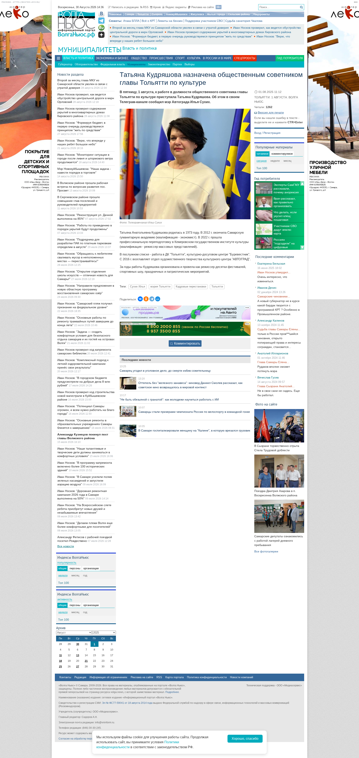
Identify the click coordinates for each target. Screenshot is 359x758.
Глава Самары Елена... (273, 362)
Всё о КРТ (148, 20)
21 (86, 660)
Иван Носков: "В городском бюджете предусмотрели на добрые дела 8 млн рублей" (83, 381)
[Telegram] (151, 298)
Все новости (65, 546)
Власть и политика (139, 48)
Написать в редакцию (125, 7)
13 (77, 655)
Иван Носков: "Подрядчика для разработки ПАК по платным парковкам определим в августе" (84, 243)
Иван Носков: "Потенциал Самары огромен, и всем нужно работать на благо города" (85, 409)
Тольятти (143, 14)
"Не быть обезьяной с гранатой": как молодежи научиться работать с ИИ (169, 399)
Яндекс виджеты (175, 7)
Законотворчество (159, 64)
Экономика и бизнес (112, 58)
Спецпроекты (244, 58)
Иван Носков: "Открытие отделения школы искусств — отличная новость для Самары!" (85, 275)
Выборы (189, 64)
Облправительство (86, 64)
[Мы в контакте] (101, 13)
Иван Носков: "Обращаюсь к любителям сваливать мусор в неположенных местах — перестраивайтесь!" (84, 257)
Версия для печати (271, 112)
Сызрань (157, 14)
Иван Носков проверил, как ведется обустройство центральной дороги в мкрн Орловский (85, 98)
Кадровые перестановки (191, 286)
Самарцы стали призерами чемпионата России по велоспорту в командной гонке (194, 411)
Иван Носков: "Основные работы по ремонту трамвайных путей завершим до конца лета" (85, 321)
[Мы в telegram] (101, 20)
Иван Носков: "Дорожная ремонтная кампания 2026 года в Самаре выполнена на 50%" (82, 494)
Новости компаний (241, 677)
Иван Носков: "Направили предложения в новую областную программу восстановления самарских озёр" (85, 289)
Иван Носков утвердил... (273, 272)
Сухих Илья (137, 286)
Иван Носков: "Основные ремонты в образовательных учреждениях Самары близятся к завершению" (84, 424)
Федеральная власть (112, 64)
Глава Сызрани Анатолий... (276, 386)
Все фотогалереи (266, 551)
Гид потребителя (290, 58)
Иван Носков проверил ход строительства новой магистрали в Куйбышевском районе (85, 395)
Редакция (80, 677)
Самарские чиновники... (273, 296)
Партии (177, 64)
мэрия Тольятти (160, 286)
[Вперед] (302, 247)
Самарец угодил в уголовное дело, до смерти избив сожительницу (165, 370)
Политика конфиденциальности (207, 677)
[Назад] (302, 183)
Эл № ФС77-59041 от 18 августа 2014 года (127, 702)
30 (77, 644)
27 (77, 666)
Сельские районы (239, 14)
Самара (129, 14)
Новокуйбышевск (176, 14)
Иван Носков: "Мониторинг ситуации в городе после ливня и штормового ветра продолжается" (85, 158)
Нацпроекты (261, 14)
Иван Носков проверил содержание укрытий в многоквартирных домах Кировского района (229, 32)
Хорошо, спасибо (245, 738)
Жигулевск (197, 14)
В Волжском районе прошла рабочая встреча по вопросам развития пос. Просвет (82, 186)
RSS (146, 7)
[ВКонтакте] (140, 298)
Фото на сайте (266, 404)
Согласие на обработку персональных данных (86, 738)
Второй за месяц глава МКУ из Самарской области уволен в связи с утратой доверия (171, 27)
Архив (157, 7)
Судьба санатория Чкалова (243, 20)
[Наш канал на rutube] (101, 28)
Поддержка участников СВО (204, 20)
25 (60, 666)
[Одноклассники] (146, 298)
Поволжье (115, 14)
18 (60, 660)
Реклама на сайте (202, 7)
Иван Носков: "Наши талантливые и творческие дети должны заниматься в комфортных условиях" (83, 452)
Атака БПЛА (131, 20)
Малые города (216, 14)
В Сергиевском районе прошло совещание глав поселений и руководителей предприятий (78, 200)
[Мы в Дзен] (101, 35)
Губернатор (65, 64)
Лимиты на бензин (170, 20)
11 (60, 655)
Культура (193, 58)
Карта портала (174, 677)
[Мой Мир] (157, 298)
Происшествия (161, 58)
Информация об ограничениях (108, 677)
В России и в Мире (217, 58)
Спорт (180, 58)
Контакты (65, 677)
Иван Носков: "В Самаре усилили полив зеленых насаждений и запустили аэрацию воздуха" (84, 480)
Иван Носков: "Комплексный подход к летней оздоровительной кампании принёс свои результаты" (82, 363)
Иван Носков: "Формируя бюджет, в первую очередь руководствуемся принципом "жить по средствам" (182, 36)
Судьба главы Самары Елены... (278, 329)
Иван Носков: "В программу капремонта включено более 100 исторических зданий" (84, 466)
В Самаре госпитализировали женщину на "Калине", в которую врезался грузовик (194, 430)
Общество (139, 58)
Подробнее (172, 692)
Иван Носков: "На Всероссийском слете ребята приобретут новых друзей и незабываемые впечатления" (84, 508)
